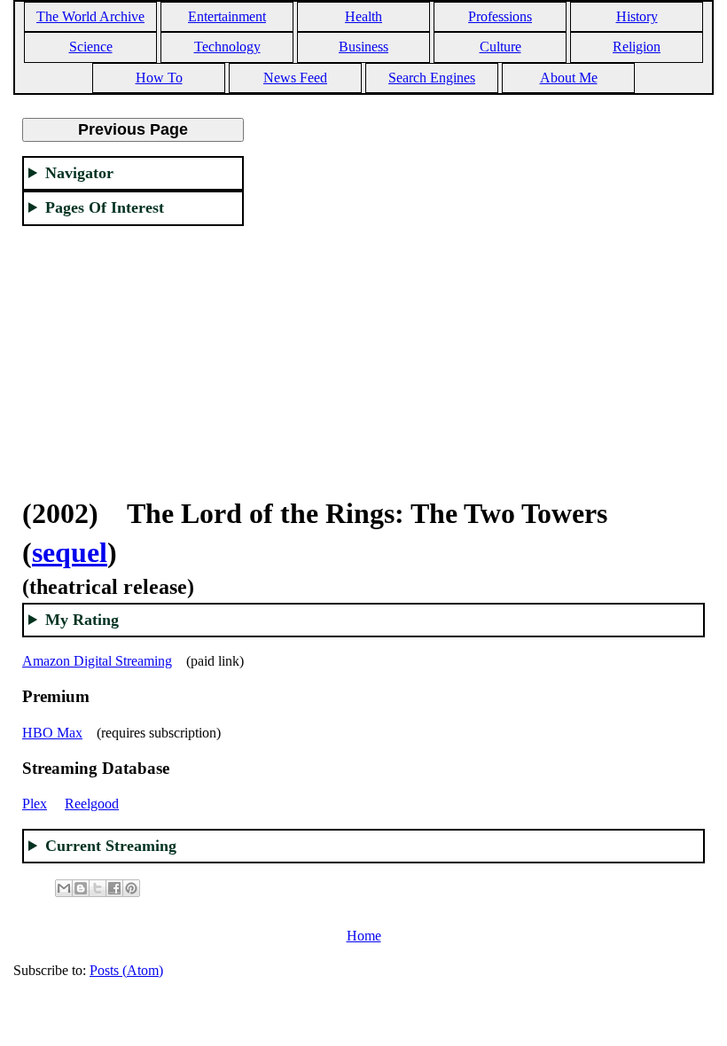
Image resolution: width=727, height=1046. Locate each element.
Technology (227, 46)
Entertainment (227, 16)
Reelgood (92, 803)
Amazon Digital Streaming (97, 660)
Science (91, 46)
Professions (500, 16)
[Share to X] (97, 888)
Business (363, 46)
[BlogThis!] (81, 888)
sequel (69, 552)
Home (364, 935)
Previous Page (133, 129)
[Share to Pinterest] (131, 888)
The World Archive (90, 16)
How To (159, 77)
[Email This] (64, 888)
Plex (34, 803)
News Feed (295, 77)
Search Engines (431, 77)
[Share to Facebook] (114, 888)
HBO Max (52, 732)
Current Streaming (110, 846)
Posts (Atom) (126, 970)
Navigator (79, 173)
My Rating (82, 619)
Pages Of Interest (104, 207)
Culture (500, 46)
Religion (637, 46)
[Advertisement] (133, 351)
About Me (569, 77)
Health (363, 16)
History (637, 16)
